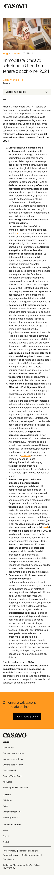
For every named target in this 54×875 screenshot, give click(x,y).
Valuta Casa (8, 747)
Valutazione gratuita (27, 716)
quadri (18, 233)
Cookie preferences (30, 855)
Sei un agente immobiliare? (15, 787)
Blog (5, 53)
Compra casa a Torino (13, 764)
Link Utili (7, 794)
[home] (15, 6)
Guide (5, 806)
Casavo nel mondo (12, 824)
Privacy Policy (9, 850)
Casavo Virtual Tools (12, 776)
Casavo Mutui (9, 770)
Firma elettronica (10, 855)
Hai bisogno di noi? (11, 817)
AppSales (7, 782)
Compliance (8, 859)
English (6, 842)
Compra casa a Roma (13, 759)
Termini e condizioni (28, 850)
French (6, 836)
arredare (26, 455)
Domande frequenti (12, 811)
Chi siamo (7, 800)
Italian (5, 830)
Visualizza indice (16, 91)
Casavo (16, 53)
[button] (46, 6)
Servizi (6, 742)
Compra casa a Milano (13, 753)
